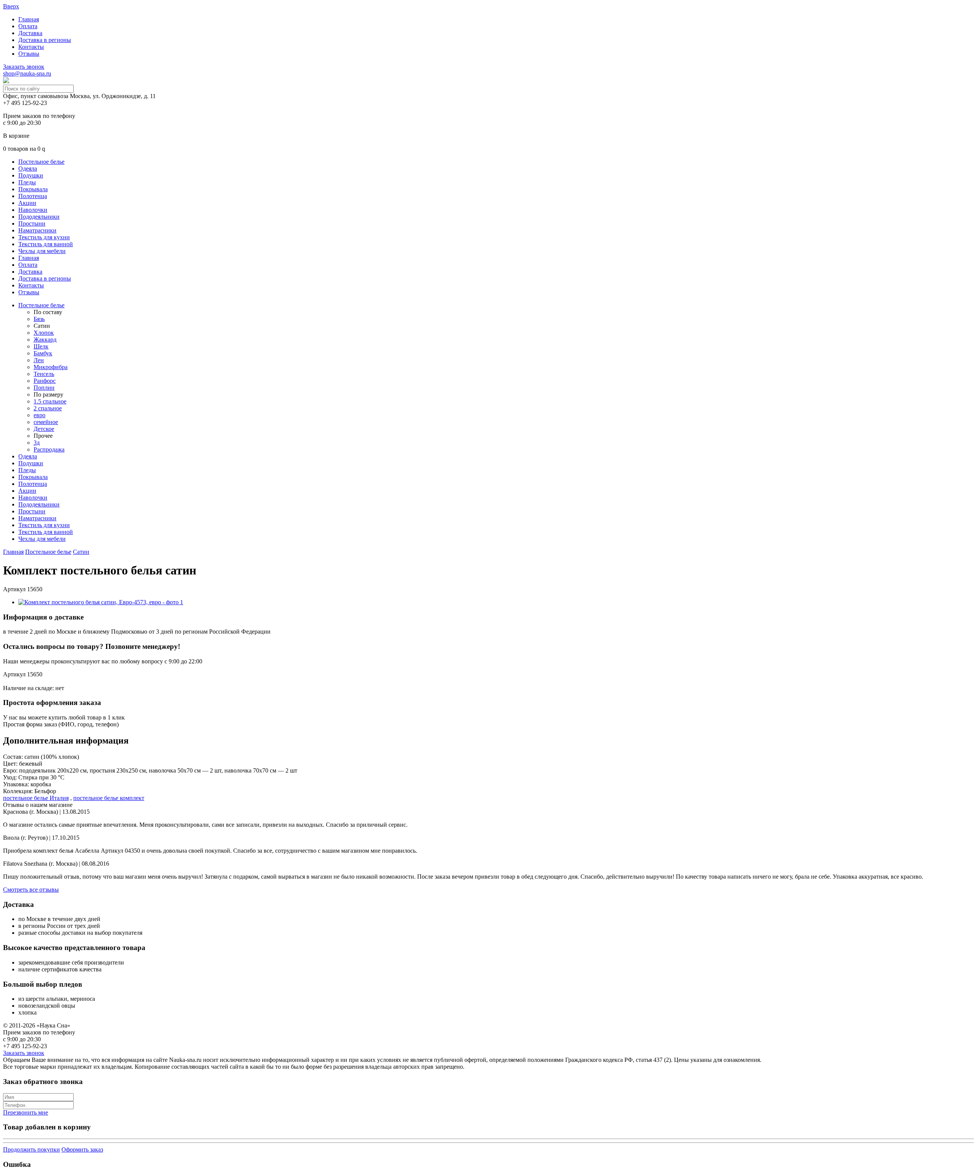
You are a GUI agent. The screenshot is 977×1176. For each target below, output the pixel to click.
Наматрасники (37, 230)
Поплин (44, 387)
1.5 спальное (50, 401)
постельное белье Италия (36, 798)
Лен (39, 360)
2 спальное (48, 408)
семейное (46, 422)
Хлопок (44, 332)
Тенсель (44, 374)
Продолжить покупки (31, 1149)
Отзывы (28, 53)
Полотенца (32, 196)
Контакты (31, 47)
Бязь (39, 319)
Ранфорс (45, 380)
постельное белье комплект (108, 798)
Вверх (11, 6)
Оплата (27, 26)
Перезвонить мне (25, 1112)
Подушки (30, 175)
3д (37, 442)
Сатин (81, 551)
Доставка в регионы (44, 40)
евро (39, 415)
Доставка (30, 33)
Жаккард (45, 339)
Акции (27, 203)
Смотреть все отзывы (31, 889)
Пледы (27, 182)
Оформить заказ (82, 1149)
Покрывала (33, 189)
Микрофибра (51, 367)
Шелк (41, 346)
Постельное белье (41, 161)
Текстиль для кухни (44, 237)
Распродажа (49, 449)
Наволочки (32, 209)
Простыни (31, 223)
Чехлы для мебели (42, 251)
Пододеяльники (39, 216)
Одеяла (27, 168)
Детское (44, 429)
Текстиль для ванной (45, 244)
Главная (28, 19)
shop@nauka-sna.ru (27, 73)
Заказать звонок (23, 66)
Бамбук (43, 353)
